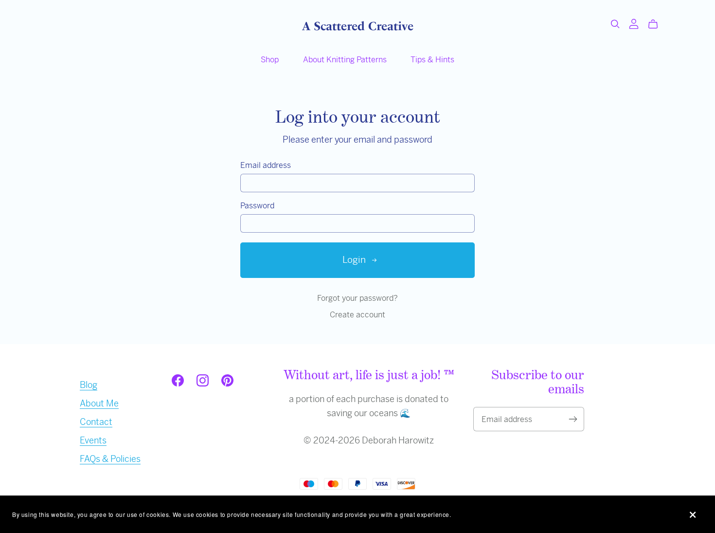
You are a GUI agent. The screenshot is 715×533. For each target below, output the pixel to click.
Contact (96, 421)
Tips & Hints (432, 60)
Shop (270, 60)
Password (257, 205)
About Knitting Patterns (345, 60)
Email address (265, 165)
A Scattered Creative (357, 26)
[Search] (615, 24)
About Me (99, 403)
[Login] (634, 23)
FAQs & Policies (110, 458)
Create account (357, 315)
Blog (88, 384)
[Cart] (657, 24)
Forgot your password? (357, 298)
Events (93, 440)
